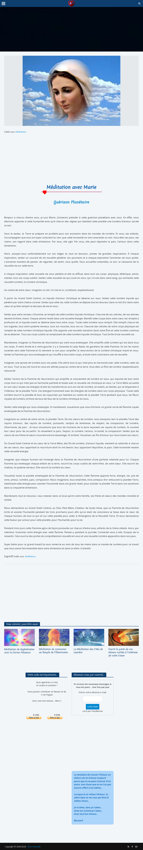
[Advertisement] (71, 29)
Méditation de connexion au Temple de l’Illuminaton (53, 651)
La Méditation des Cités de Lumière (88, 651)
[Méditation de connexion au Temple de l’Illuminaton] (54, 637)
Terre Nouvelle (33, 846)
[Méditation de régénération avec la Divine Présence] (19, 637)
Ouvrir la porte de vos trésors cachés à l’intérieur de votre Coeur (123, 652)
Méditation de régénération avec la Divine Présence (19, 651)
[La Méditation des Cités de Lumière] (89, 637)
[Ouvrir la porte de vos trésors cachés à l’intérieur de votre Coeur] (123, 637)
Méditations (21, 131)
